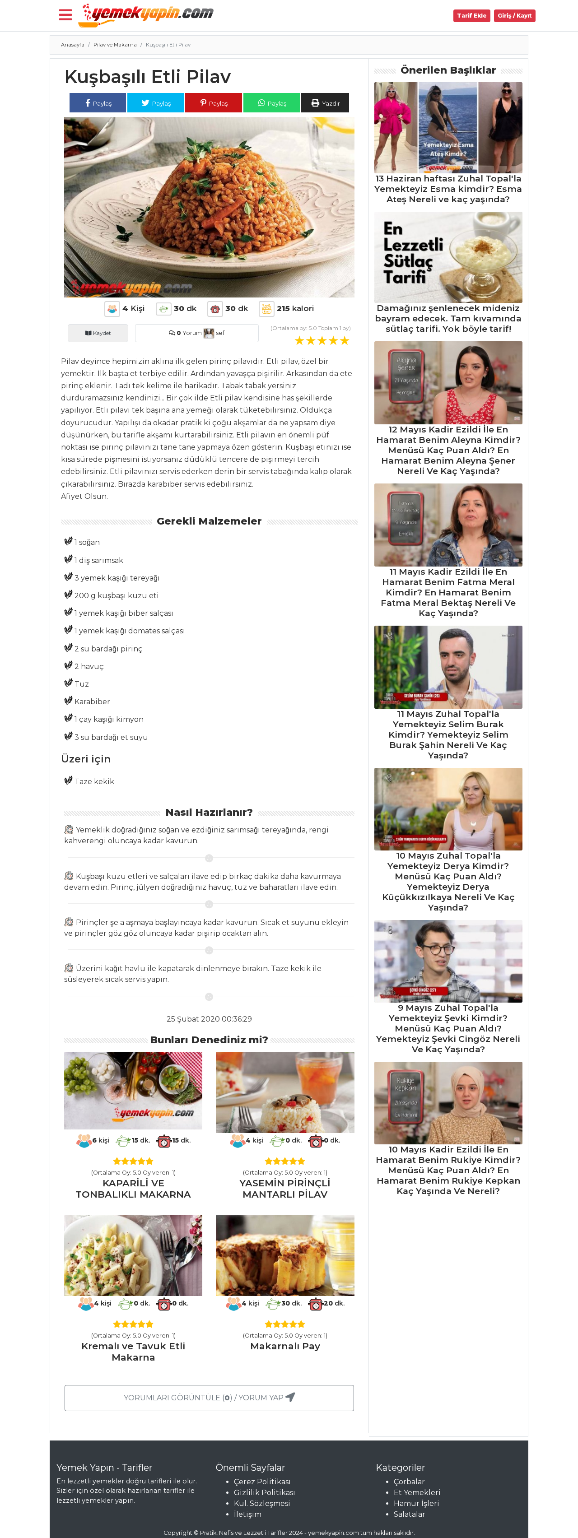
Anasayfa (72, 45)
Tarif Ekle (472, 15)
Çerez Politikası (262, 1482)
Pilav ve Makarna (115, 45)
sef (219, 333)
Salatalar (409, 1514)
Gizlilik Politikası (264, 1492)
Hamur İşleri (416, 1503)
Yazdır (330, 103)
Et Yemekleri (417, 1492)
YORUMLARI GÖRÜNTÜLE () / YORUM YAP (204, 1398)
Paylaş (102, 103)
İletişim (247, 1514)
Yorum (189, 333)
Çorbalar (409, 1482)
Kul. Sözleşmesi (262, 1503)
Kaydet (101, 333)
